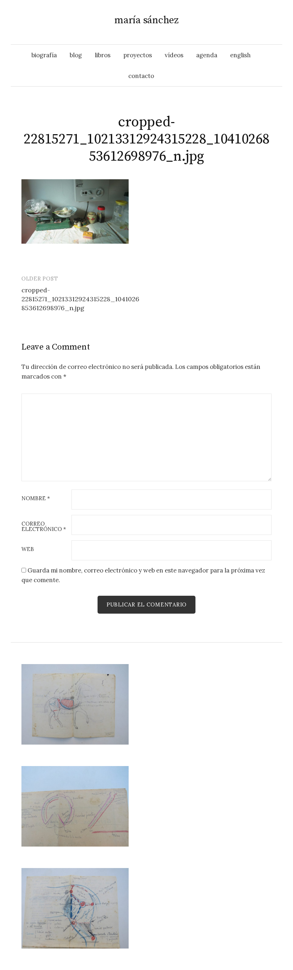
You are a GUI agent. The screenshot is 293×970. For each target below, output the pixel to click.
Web (27, 549)
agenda (206, 55)
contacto (141, 76)
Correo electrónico (43, 526)
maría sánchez (146, 20)
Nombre (35, 498)
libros (102, 55)
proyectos (137, 55)
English (240, 55)
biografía (44, 55)
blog (76, 55)
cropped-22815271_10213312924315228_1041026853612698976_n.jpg (80, 299)
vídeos (174, 55)
